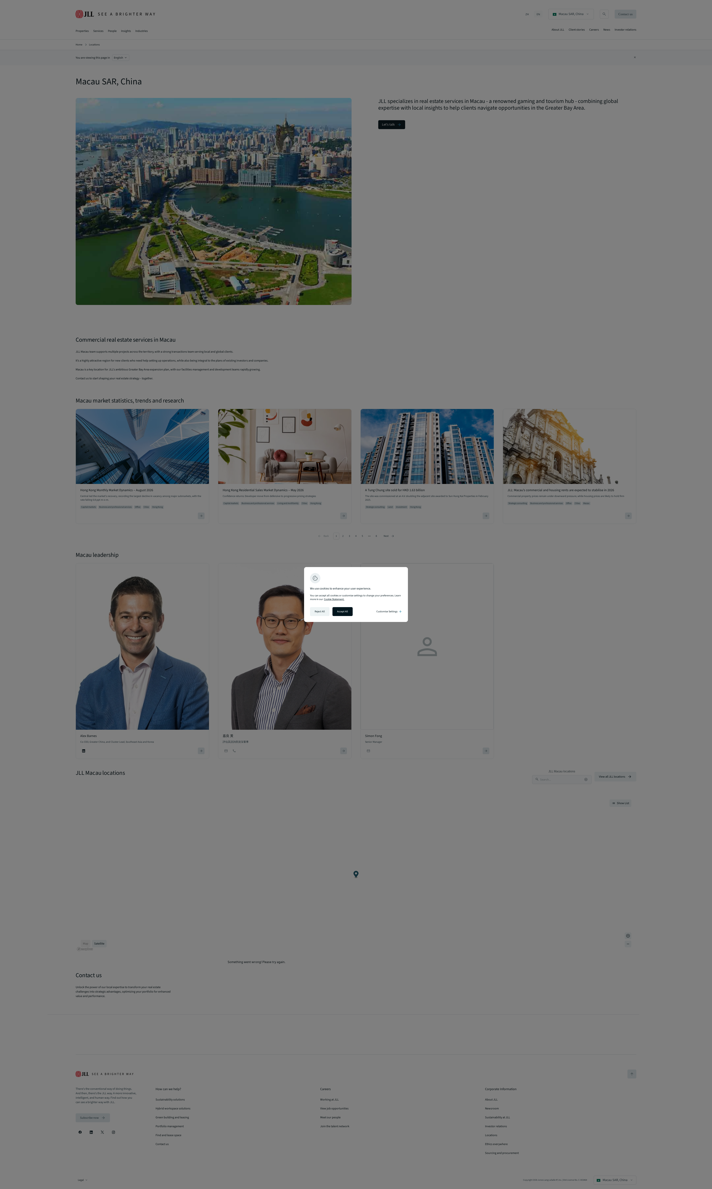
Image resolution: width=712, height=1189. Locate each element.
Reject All (320, 611)
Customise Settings (389, 611)
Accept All (342, 611)
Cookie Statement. (334, 599)
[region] (356, 594)
